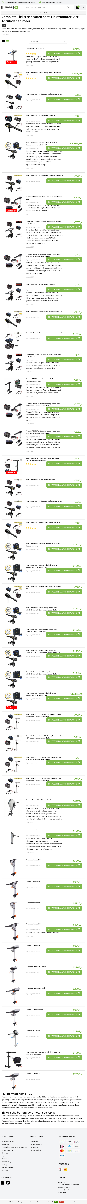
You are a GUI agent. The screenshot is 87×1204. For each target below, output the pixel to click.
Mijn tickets (34, 1147)
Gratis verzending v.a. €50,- (52, 2)
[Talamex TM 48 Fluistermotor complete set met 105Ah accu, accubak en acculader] (13, 262)
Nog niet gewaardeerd (33, 100)
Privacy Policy (6, 1162)
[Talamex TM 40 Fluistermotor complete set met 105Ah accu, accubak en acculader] (13, 411)
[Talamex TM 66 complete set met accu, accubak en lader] (13, 205)
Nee (61, 1202)
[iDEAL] (62, 1146)
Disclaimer (5, 1159)
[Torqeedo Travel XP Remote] (13, 974)
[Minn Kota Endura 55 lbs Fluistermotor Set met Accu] (13, 183)
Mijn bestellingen (36, 1144)
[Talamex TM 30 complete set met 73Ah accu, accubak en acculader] (13, 387)
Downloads (6, 1144)
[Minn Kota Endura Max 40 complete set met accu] (13, 530)
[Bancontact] (69, 1151)
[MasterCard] (62, 1151)
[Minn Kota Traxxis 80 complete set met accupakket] (13, 341)
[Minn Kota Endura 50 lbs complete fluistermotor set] (13, 509)
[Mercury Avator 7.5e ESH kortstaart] (13, 808)
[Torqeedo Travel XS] (13, 1081)
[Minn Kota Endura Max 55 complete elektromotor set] (13, 80)
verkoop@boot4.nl (64, 1190)
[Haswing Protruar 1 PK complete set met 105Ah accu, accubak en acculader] (13, 466)
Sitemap (4, 1165)
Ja (56, 1202)
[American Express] (62, 1142)
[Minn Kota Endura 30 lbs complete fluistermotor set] (13, 102)
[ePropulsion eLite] (13, 838)
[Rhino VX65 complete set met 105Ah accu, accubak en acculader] (13, 229)
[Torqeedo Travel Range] (13, 1017)
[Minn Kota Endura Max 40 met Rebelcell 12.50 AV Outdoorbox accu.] (13, 551)
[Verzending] (60, 1169)
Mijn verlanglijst (35, 1150)
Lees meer (6, 34)
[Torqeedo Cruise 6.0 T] (13, 932)
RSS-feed (5, 1171)
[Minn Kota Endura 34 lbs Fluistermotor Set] (13, 123)
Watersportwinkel (8, 1168)
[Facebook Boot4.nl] (2, 1184)
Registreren (34, 1141)
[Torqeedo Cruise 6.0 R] (13, 910)
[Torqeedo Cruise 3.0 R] (13, 868)
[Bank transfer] (69, 1142)
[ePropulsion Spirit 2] (13, 1038)
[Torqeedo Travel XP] (13, 953)
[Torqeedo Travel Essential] (13, 996)
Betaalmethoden (7, 1150)
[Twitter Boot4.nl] (8, 1184)
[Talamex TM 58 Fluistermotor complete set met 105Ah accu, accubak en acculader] (13, 439)
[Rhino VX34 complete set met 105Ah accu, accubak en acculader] (13, 362)
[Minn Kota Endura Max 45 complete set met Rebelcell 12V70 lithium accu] (13, 637)
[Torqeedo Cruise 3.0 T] (13, 889)
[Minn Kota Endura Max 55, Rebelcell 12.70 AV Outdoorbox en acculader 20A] (13, 701)
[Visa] (62, 1156)
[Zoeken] (68, 7)
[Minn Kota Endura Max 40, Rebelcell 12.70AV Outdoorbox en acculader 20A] (13, 573)
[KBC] (69, 1146)
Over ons (5, 1153)
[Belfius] (76, 1142)
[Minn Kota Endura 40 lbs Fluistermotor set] (13, 292)
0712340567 (62, 1193)
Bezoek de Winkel (8, 1141)
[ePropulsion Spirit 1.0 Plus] (13, 56)
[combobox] (47, 7)
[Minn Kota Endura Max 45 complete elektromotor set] (13, 594)
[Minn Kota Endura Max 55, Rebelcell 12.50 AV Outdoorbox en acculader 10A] (13, 151)
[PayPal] (76, 1151)
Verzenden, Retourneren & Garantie (14, 1147)
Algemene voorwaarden (10, 1156)
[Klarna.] (76, 1146)
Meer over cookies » (71, 1202)
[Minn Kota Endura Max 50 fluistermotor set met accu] (13, 319)
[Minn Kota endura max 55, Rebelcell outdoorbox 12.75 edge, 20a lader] (13, 1060)
